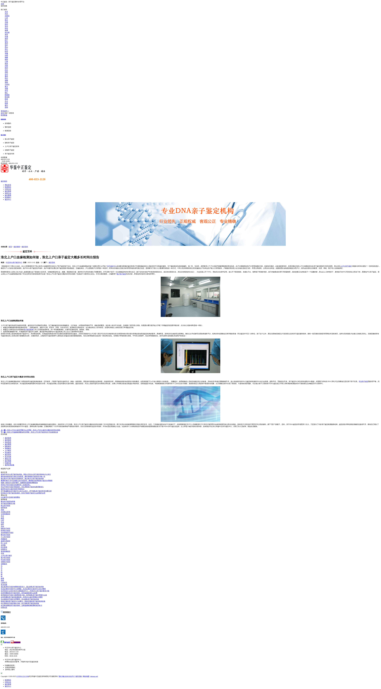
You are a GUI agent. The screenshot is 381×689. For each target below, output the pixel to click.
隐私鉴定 (8, 446)
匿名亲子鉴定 (5, 535)
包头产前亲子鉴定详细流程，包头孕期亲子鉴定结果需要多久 (22, 487)
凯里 (6, 103)
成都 (6, 80)
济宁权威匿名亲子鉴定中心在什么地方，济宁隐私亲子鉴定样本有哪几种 (26, 491)
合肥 (6, 55)
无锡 (6, 22)
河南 (6, 66)
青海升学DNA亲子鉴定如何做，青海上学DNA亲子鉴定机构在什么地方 (26, 474)
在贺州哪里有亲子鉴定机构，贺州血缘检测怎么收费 (19, 593)
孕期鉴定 (8, 448)
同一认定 (4, 543)
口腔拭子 (4, 582)
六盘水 (7, 84)
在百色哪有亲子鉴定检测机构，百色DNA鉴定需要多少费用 (21, 597)
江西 (6, 61)
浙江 (6, 49)
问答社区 (8, 189)
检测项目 (8, 187)
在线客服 (4, 157)
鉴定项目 (4, 181)
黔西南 (7, 95)
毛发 (2, 522)
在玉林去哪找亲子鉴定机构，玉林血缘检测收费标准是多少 (21, 605)
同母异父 (4, 549)
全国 (2, 4)
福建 (6, 57)
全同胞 (3, 545)
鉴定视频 (8, 461)
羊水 (2, 516)
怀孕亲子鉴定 (5, 530)
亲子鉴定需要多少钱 (8, 503)
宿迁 (6, 45)
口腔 (2, 520)
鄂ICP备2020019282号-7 (67, 676)
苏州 (6, 28)
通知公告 (8, 459)
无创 (2, 526)
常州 (6, 26)
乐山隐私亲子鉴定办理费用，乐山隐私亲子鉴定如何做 (20, 599)
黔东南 (7, 97)
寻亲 (2, 553)
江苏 (6, 18)
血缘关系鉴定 (5, 541)
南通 (6, 30)
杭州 (6, 51)
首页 (2, 113)
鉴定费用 (8, 195)
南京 (6, 20)
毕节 (6, 91)
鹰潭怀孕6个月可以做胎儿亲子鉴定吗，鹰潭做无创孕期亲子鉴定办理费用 (26, 480)
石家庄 (7, 16)
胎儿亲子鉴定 (5, 505)
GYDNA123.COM (22, 676)
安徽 (6, 53)
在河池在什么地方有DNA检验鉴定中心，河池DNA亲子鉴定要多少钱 (25, 591)
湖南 (6, 72)
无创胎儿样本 (5, 512)
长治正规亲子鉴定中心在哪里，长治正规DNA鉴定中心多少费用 (23, 589)
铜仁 (6, 93)
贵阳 (6, 82)
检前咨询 (3, 119)
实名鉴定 (8, 452)
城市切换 (78, 676)
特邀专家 (8, 463)
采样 (2, 580)
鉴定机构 (8, 438)
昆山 (6, 47)
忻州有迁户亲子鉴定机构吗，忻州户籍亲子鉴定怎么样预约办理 (23, 493)
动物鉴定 (4, 564)
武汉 (6, 70)
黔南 (6, 99)
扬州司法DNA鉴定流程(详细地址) (12, 489)
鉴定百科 (25, 247)
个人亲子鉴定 (5, 537)
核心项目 (3, 135)
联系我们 (8, 197)
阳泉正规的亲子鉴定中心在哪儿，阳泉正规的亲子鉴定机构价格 (23, 601)
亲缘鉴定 (4, 539)
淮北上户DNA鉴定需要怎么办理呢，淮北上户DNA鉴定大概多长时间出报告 (30, 430)
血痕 (2, 518)
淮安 (6, 34)
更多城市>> (5, 111)
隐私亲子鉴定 (5, 528)
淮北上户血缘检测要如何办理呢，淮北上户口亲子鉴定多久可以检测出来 (29, 432)
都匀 (6, 105)
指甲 (2, 524)
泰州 (6, 43)
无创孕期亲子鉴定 (7, 532)
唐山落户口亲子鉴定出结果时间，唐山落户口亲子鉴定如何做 (22, 478)
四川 (6, 78)
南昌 (6, 63)
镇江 (6, 41)
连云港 (7, 32)
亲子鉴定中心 (112, 266)
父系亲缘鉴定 (5, 514)
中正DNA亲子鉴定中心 (14, 262)
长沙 (6, 74)
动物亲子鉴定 (5, 562)
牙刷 (2, 510)
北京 (6, 11)
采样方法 (8, 193)
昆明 (6, 107)
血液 (2, 578)
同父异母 (4, 547)
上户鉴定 (8, 450)
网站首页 (8, 185)
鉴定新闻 (8, 191)
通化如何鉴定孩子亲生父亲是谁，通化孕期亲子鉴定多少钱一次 (23, 476)
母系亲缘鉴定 (5, 551)
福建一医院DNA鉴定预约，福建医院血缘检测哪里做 (19, 483)
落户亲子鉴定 (121, 274)
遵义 (6, 86)
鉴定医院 (8, 440)
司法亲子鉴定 (363, 381)
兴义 (6, 101)
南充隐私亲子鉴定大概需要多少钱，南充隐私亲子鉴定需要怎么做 (24, 595)
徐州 (6, 24)
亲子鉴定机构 (28, 329)
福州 (6, 59)
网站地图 (86, 676)
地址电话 (8, 442)
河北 (6, 14)
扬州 (6, 39)
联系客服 (4, 115)
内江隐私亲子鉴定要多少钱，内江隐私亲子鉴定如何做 (20, 603)
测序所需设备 (9, 465)
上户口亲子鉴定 (346, 266)
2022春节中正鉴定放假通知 (10, 497)
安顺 (6, 88)
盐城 (6, 36)
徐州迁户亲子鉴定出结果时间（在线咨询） (16, 485)
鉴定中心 (8, 199)
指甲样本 (4, 508)
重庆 (6, 76)
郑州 (6, 68)
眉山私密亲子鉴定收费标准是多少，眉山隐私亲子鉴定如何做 (22, 587)
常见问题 (8, 456)
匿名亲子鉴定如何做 (8, 501)
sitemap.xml (94, 676)
